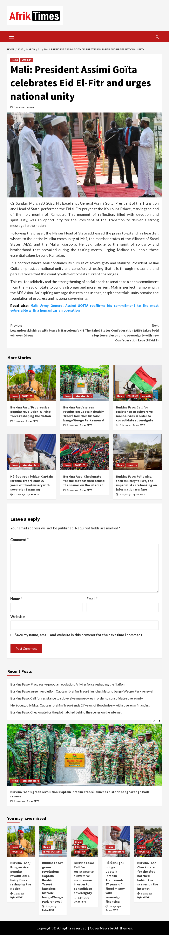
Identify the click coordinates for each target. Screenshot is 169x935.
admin (30, 107)
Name (16, 598)
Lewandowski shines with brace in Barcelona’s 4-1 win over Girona (47, 330)
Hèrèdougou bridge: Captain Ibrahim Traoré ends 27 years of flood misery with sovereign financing (31, 482)
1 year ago (20, 107)
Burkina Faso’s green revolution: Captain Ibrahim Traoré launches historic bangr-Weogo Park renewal (83, 413)
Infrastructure (83, 396)
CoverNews (99, 928)
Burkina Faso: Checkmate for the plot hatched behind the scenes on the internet (83, 480)
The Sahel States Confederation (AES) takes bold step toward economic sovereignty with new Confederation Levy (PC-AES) (122, 332)
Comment (19, 539)
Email (92, 598)
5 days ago (73, 490)
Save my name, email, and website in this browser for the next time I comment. (79, 635)
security (146, 396)
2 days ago (73, 425)
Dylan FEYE (32, 420)
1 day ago (19, 420)
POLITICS (27, 396)
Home (15, 59)
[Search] (157, 37)
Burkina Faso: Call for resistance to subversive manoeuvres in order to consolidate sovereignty (134, 413)
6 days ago (125, 494)
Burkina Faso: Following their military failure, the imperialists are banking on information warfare (136, 482)
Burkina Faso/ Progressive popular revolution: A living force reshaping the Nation (30, 411)
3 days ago (125, 425)
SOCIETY (27, 59)
